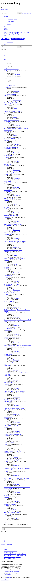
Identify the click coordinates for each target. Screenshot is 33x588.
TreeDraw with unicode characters (12, 434)
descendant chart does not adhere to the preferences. (17, 487)
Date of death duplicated (10, 382)
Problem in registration (9, 292)
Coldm (7, 505)
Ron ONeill (8, 514)
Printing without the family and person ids (14, 258)
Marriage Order (8, 354)
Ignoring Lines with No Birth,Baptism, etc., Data (16, 478)
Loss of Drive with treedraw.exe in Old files (15, 241)
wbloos (7, 435)
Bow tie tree (7, 207)
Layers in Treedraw (9, 442)
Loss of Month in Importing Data (12, 460)
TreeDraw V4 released (9, 85)
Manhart (7, 200)
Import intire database (9, 301)
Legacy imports (8, 275)
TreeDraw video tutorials (10, 94)
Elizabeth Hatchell (9, 182)
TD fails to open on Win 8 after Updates (14, 408)
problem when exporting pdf (11, 147)
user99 (6, 302)
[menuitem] (12, 19)
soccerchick (8, 401)
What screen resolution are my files (13, 250)
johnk (6, 427)
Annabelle (7, 277)
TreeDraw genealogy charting (13, 39)
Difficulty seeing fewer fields (11, 284)
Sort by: (15, 524)
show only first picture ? (10, 198)
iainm (6, 418)
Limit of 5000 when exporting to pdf (13, 111)
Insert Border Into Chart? (10, 504)
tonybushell (8, 234)
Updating (6, 267)
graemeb (7, 452)
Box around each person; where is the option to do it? (17, 320)
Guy (6, 444)
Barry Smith (8, 225)
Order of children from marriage (12, 337)
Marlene (7, 157)
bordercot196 (8, 121)
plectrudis (7, 217)
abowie (7, 260)
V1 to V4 (6, 495)
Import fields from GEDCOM (11, 138)
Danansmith (16, 91)
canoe (6, 338)
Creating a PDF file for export (11, 120)
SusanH (7, 384)
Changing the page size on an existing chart (15, 391)
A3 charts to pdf (8, 155)
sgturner (7, 104)
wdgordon (7, 347)
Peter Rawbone (17, 100)
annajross (7, 321)
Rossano (7, 165)
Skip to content (4, 9)
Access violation (8, 190)
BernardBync (16, 431)
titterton (7, 497)
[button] (5, 59)
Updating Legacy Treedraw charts (12, 451)
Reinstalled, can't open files (11, 215)
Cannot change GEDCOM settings (13, 103)
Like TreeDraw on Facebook (11, 69)
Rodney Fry (8, 242)
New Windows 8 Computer (11, 425)
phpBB (9, 577)
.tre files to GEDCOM (9, 328)
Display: (4, 524)
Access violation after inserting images (13, 224)
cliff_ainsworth (9, 312)
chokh (6, 208)
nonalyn (7, 174)
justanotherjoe (8, 488)
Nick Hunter (10, 42)
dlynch (7, 140)
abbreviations (7, 164)
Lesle (6, 268)
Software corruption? (9, 232)
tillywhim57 (8, 148)
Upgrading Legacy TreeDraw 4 (12, 400)
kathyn (7, 251)
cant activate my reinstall (10, 172)
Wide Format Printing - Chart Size (12, 512)
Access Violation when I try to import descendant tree (17, 345)
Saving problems (8, 181)
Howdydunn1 (8, 285)
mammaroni (8, 330)
